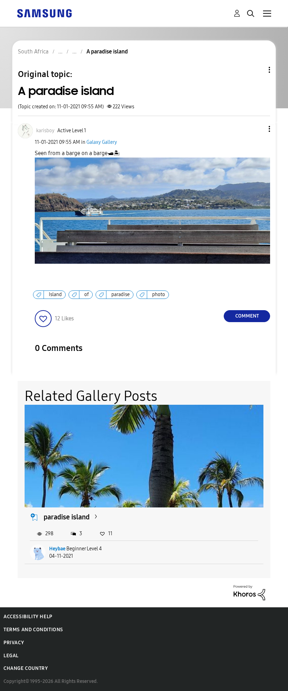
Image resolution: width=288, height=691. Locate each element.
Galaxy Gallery (101, 142)
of (86, 294)
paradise (120, 294)
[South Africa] (44, 12)
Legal (11, 656)
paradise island (67, 517)
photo (158, 294)
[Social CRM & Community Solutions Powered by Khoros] (249, 592)
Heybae (57, 549)
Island (55, 294)
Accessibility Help (28, 617)
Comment (247, 316)
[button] (257, 128)
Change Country (26, 668)
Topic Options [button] (257, 69)
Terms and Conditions (33, 630)
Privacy (14, 643)
